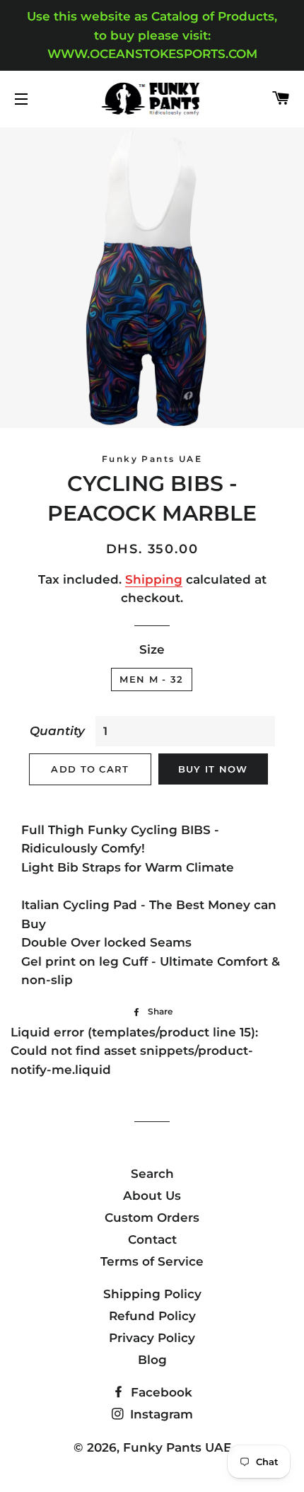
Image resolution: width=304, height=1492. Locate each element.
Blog (152, 1360)
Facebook (159, 1392)
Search (152, 1174)
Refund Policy (152, 1316)
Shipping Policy (152, 1294)
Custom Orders (152, 1217)
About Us (152, 1196)
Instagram (160, 1414)
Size (152, 649)
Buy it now (213, 769)
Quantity (57, 731)
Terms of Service (152, 1261)
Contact (152, 1239)
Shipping (153, 579)
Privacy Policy (152, 1338)
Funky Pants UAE (177, 1447)
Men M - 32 (151, 679)
